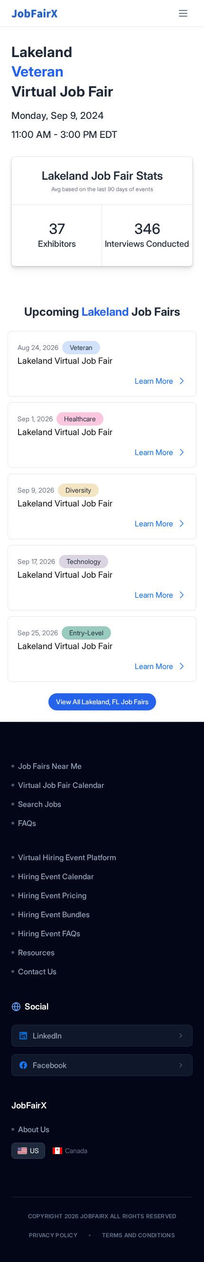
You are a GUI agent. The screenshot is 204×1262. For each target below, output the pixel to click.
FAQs (27, 823)
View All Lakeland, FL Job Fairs (102, 702)
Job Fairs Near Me (50, 766)
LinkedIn (47, 1035)
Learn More (154, 381)
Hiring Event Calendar (56, 876)
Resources (36, 952)
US (34, 1150)
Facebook (49, 1065)
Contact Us (37, 971)
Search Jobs (39, 804)
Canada (76, 1150)
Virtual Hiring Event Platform (67, 857)
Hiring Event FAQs (49, 933)
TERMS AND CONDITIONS (138, 1235)
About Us (33, 1129)
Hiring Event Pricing (52, 895)
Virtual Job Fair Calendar (61, 785)
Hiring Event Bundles (54, 914)
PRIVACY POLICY (53, 1235)
